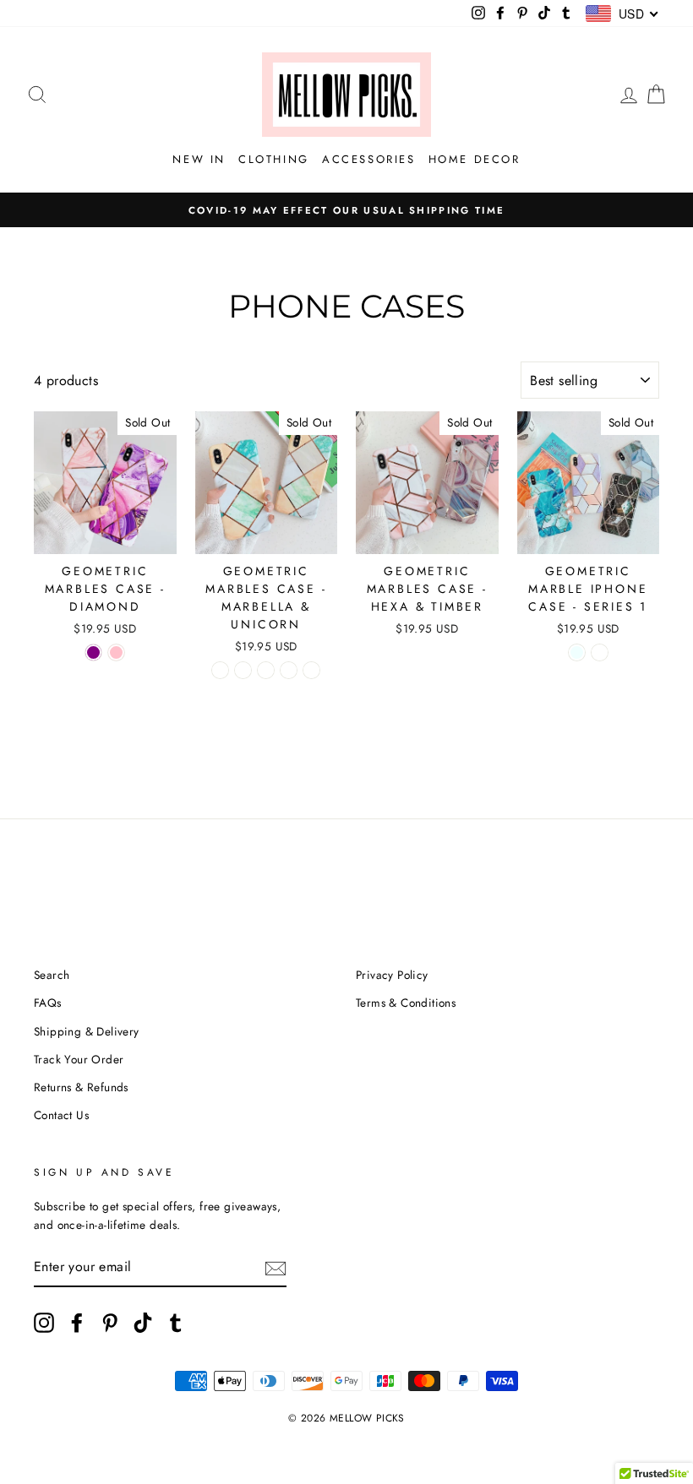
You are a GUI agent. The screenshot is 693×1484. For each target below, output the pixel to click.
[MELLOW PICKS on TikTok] (143, 1323)
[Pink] (116, 652)
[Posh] (289, 670)
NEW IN (199, 159)
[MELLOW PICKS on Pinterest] (110, 1323)
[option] (346, 210)
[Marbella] (220, 670)
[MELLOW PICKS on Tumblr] (176, 1323)
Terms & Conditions (406, 1002)
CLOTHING (273, 159)
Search (51, 974)
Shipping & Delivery (86, 1031)
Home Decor (474, 159)
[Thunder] (600, 652)
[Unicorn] (243, 670)
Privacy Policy (392, 974)
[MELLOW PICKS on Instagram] (44, 1323)
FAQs (48, 1002)
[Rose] (266, 670)
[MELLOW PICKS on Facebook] (77, 1323)
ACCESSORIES (369, 159)
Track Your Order (78, 1059)
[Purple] (93, 652)
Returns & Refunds (81, 1087)
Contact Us (61, 1114)
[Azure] (577, 652)
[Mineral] (311, 670)
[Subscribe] (275, 1267)
